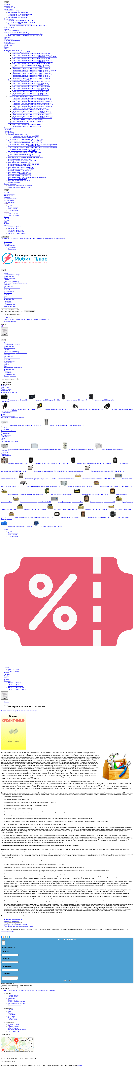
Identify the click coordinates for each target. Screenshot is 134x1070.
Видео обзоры (12, 1018)
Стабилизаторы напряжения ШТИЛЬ (19, 80)
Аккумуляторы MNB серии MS (18, 17)
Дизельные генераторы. (11, 921)
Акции (6, 212)
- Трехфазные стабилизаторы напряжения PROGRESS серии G (31, 109)
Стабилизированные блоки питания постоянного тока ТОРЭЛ (27, 25)
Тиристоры (7, 129)
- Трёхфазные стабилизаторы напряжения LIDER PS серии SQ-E (32, 72)
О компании (10, 990)
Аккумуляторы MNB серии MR (18, 15)
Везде (6, 273)
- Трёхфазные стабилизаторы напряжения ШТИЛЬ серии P (30, 93)
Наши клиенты (9, 200)
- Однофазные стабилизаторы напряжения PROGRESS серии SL (32, 101)
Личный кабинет (13, 995)
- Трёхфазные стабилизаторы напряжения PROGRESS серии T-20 (32, 116)
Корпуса (7, 37)
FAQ (5, 222)
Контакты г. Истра (13, 228)
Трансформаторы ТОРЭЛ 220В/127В (19, 175)
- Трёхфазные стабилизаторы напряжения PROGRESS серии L (31, 111)
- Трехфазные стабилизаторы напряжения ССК (26, 126)
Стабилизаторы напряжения (13, 50)
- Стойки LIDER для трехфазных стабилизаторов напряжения (31, 65)
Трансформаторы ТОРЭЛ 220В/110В (19, 172)
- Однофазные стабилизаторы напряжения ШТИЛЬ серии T (30, 90)
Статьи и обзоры (13, 207)
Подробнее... (81, 1065)
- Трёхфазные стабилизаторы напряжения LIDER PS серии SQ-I (31, 73)
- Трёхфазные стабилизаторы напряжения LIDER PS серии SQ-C (32, 68)
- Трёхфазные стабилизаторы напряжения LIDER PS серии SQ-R (32, 75)
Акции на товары (13, 213)
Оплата (6, 217)
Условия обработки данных (16, 1001)
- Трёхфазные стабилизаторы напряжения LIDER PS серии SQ (31, 67)
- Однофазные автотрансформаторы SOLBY (25, 136)
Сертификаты (8, 195)
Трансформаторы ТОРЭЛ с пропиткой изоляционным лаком (27, 177)
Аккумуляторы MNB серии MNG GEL (20, 14)
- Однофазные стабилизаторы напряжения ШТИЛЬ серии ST (31, 88)
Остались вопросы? (67, 939)
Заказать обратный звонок (12, 314)
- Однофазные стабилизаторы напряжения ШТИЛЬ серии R (30, 85)
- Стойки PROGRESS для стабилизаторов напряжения (29, 108)
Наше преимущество (10, 199)
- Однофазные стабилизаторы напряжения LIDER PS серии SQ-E (32, 58)
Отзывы (6, 223)
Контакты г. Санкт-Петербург (17, 233)
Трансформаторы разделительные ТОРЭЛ (21, 169)
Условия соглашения (14, 1005)
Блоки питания (9, 19)
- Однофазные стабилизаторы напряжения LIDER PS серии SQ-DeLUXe (34, 57)
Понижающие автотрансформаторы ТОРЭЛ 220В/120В (25, 142)
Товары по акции (9, 7)
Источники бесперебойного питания (15, 32)
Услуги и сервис (9, 194)
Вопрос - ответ (12, 1019)
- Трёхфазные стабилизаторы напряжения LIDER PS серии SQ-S (32, 76)
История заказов (13, 996)
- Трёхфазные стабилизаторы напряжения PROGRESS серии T (31, 114)
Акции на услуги (13, 215)
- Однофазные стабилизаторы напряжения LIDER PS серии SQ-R (32, 62)
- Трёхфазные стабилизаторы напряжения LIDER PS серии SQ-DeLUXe (34, 70)
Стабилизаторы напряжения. (13, 919)
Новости (10, 205)
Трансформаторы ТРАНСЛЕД (17, 179)
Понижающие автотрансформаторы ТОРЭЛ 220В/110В (25, 141)
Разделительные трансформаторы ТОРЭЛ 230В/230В (24, 152)
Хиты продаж (8, 6)
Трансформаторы (9, 132)
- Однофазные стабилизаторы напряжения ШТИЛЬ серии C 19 (31, 83)
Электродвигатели (10, 184)
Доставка (7, 218)
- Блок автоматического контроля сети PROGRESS (27, 121)
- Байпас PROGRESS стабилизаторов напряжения (27, 119)
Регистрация (12, 249)
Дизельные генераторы (11, 30)
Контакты (7, 225)
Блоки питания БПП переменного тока (20, 24)
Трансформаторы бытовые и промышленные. (18, 926)
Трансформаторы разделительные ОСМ (20, 167)
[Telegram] (5, 937)
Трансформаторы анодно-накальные (19, 159)
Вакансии (7, 197)
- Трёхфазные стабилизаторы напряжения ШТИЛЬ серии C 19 (31, 91)
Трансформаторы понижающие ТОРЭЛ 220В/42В (23, 164)
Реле (5, 48)
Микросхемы (8, 39)
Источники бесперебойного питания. (16, 924)
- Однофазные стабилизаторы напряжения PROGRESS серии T (31, 103)
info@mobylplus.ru (13, 1028)
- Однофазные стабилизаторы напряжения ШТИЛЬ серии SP (31, 86)
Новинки (7, 4)
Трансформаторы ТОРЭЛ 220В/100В (19, 170)
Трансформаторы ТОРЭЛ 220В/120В (19, 174)
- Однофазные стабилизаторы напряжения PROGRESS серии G (31, 98)
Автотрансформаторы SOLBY (17, 134)
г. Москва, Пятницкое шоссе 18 (17, 1029)
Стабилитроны (9, 128)
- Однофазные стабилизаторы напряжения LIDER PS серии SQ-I (32, 60)
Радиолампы (8, 45)
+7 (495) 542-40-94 (13, 1024)
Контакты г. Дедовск (14, 227)
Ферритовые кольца (14, 182)
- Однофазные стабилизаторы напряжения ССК (26, 124)
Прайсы (6, 220)
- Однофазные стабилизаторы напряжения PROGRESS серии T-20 (32, 104)
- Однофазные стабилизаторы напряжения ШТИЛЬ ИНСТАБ (31, 81)
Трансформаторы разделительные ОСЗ (20, 165)
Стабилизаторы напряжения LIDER (19, 52)
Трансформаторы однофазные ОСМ (19, 162)
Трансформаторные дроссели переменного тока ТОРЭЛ (25, 157)
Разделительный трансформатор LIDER (20, 154)
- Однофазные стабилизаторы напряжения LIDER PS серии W (31, 63)
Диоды (6, 29)
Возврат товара (13, 1000)
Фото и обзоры (12, 208)
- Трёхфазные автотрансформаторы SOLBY (25, 137)
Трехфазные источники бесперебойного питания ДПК (25, 35)
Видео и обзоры (13, 210)
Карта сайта (44, 990)
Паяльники (7, 42)
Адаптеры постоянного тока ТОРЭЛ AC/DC (22, 22)
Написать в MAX (15, 1026)
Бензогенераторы (9, 27)
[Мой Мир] (9, 937)
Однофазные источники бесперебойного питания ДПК (25, 34)
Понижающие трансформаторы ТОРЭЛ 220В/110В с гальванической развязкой (32, 146)
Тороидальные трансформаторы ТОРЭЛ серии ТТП (24, 156)
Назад (6, 2)
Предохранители (9, 43)
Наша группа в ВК (14, 1031)
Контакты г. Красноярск (15, 230)
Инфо (6, 203)
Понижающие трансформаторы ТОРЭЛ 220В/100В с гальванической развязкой (32, 144)
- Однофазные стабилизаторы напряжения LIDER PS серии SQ (31, 53)
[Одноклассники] (3, 937)
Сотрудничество (9, 202)
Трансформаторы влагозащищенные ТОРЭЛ (22, 161)
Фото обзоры (12, 1016)
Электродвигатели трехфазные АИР (19, 187)
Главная (6, 192)
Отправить (67, 981)
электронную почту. (7, 931)
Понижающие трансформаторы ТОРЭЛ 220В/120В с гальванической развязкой (32, 147)
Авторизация (12, 247)
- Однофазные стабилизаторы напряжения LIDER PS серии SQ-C (32, 55)
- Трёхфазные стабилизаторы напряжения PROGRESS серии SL (32, 113)
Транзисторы (8, 131)
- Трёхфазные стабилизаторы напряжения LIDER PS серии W (31, 78)
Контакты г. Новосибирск (16, 231)
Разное (6, 47)
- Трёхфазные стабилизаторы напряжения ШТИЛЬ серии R (30, 95)
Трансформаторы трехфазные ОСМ (19, 180)
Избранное (11, 998)
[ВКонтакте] (1, 937)
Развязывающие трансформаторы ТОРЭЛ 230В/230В (24, 149)
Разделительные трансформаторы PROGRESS (22, 151)
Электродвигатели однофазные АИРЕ (20, 185)
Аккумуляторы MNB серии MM (18, 12)
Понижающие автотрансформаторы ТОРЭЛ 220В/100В (25, 139)
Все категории (8, 9)
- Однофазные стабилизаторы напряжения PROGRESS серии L (31, 100)
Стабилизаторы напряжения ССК (18, 123)
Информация (12, 1014)
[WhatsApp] (7, 937)
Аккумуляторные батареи (12, 11)
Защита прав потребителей (16, 1003)
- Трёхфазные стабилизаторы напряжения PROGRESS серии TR (32, 118)
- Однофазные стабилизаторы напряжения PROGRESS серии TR (32, 106)
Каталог (6, 384)
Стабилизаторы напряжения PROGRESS (21, 96)
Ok (2, 1068)
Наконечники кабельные (12, 40)
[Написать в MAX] (2, 326)
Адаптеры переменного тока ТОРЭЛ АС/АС (22, 20)
